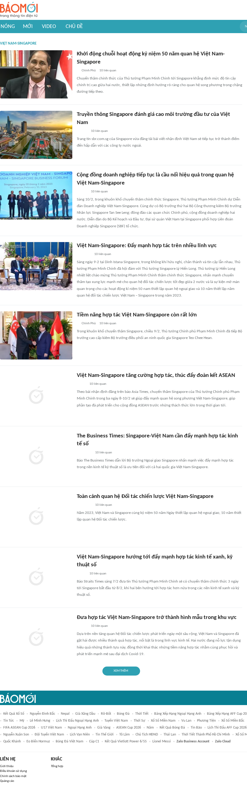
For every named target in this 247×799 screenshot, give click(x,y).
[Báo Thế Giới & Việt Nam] (81, 384)
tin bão (196, 727)
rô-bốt (106, 714)
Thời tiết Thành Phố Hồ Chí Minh (206, 734)
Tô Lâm (124, 734)
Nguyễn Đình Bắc (42, 714)
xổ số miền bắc (232, 721)
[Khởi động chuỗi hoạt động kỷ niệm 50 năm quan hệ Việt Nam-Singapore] (36, 74)
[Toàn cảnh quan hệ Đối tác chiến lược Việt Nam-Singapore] (36, 517)
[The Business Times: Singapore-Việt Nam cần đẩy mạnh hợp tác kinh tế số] (36, 456)
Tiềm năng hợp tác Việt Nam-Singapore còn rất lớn (137, 315)
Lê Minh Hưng (40, 721)
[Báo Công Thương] (84, 254)
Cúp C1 (94, 741)
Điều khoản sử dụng (13, 771)
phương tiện (206, 721)
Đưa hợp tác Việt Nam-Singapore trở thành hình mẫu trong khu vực (156, 617)
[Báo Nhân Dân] (82, 131)
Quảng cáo (7, 781)
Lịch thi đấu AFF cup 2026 (227, 727)
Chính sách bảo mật (13, 776)
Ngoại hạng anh (80, 727)
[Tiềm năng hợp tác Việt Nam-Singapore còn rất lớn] (36, 335)
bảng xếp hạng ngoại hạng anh (177, 714)
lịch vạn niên (80, 734)
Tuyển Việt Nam (116, 721)
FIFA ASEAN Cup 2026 (19, 727)
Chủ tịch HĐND (147, 734)
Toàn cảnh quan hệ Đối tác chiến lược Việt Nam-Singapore (145, 496)
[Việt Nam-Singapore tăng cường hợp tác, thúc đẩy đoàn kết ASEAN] (36, 396)
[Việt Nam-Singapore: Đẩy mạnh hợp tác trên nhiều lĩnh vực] (36, 266)
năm (150, 727)
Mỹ (22, 721)
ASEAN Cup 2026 (128, 727)
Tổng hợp (57, 766)
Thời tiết (142, 714)
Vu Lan (186, 721)
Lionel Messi (161, 741)
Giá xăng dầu (85, 714)
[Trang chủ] (19, 10)
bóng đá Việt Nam (69, 741)
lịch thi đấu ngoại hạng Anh (77, 721)
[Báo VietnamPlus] (84, 453)
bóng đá (123, 714)
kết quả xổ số (13, 714)
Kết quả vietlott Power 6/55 (126, 741)
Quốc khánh (12, 741)
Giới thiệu (7, 766)
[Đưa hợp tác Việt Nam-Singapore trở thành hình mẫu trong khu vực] (36, 638)
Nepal (65, 714)
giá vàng (104, 727)
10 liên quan (107, 70)
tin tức (8, 721)
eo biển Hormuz (38, 741)
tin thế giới (104, 734)
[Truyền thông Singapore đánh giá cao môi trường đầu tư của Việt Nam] (36, 135)
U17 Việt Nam (51, 727)
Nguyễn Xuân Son (16, 734)
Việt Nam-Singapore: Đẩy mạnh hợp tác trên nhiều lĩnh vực (147, 246)
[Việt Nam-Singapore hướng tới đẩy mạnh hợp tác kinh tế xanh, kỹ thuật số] (36, 577)
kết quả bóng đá (172, 727)
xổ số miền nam (163, 721)
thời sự (139, 721)
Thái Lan (170, 734)
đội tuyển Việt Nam (49, 734)
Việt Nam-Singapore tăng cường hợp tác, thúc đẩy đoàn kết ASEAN (156, 375)
